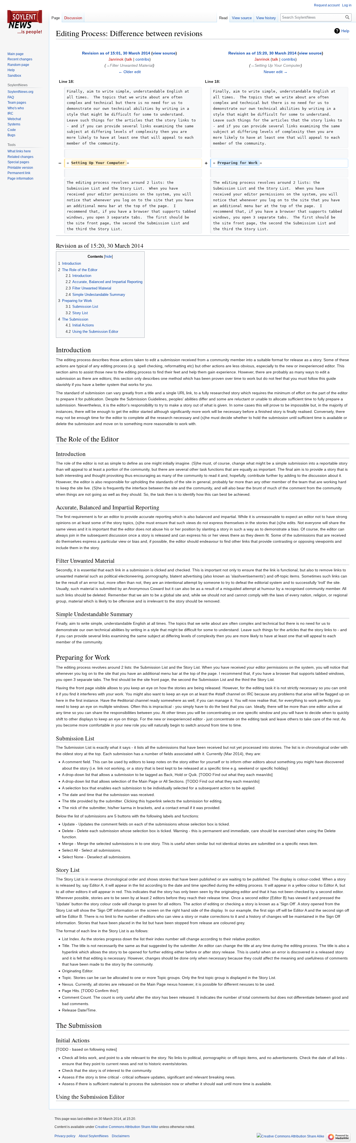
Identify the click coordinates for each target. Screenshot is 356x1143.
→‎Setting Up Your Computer (276, 65)
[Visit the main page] (24, 22)
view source (164, 53)
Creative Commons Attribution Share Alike (126, 1127)
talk (129, 59)
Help (345, 31)
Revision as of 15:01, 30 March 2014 (116, 53)
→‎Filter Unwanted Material (129, 65)
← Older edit (129, 72)
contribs (142, 59)
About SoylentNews (93, 1136)
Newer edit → (276, 72)
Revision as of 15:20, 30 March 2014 (262, 53)
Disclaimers (121, 1136)
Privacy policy (65, 1136)
